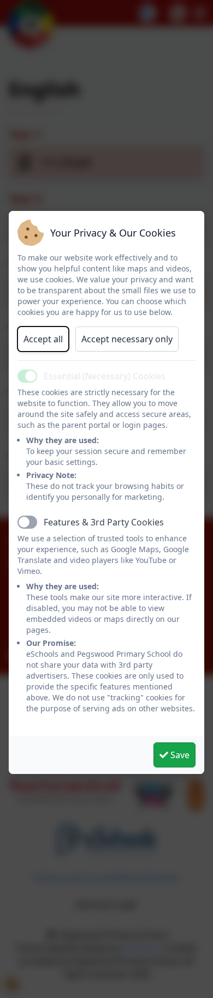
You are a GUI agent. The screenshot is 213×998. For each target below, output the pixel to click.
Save (179, 755)
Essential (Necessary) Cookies (104, 376)
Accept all (43, 339)
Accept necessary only (127, 339)
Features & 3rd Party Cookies (104, 522)
